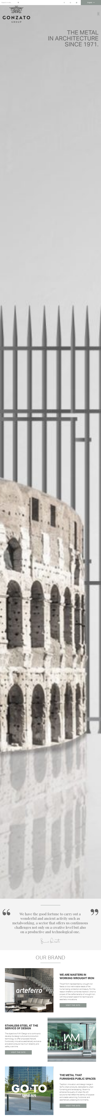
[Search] (18, 2)
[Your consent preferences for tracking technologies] (96, 1112)
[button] (98, 14)
